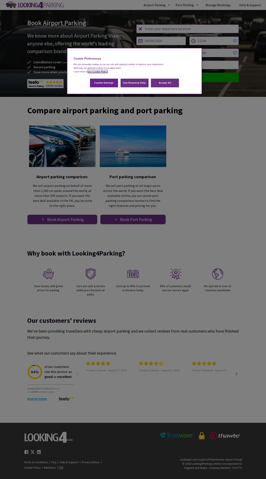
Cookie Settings (104, 83)
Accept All (165, 83)
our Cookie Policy (97, 71)
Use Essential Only (134, 83)
